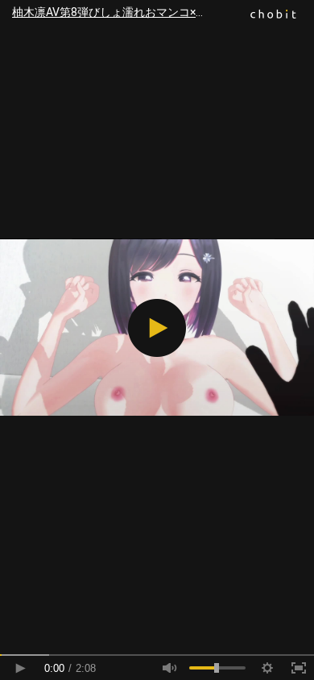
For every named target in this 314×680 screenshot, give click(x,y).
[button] (157, 328)
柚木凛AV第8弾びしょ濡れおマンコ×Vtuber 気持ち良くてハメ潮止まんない (163, 12)
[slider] (157, 655)
